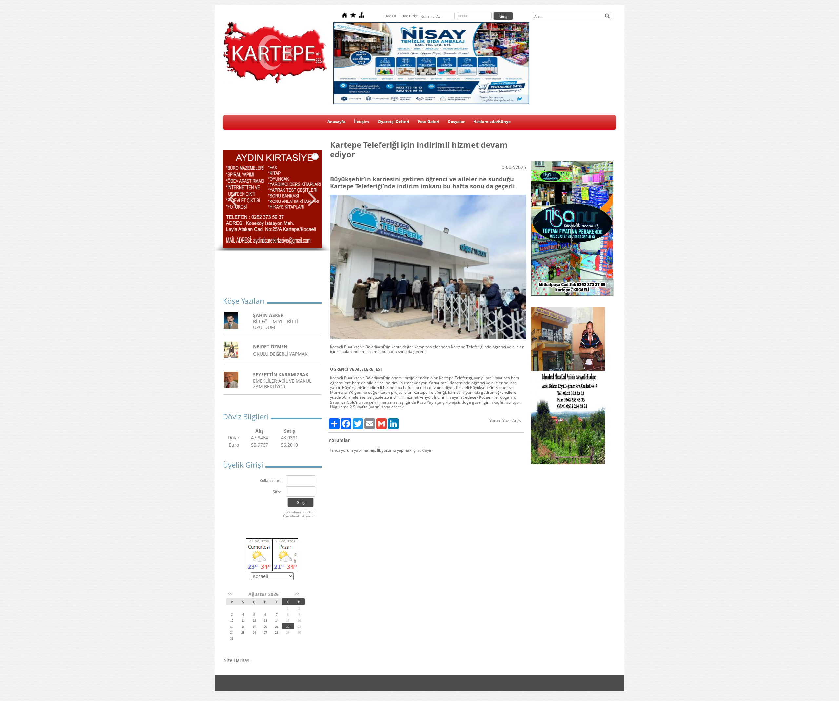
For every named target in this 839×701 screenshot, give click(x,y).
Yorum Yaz (499, 420)
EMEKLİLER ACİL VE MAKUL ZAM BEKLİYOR (282, 384)
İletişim (361, 121)
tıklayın (426, 450)
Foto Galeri (428, 121)
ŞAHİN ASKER (268, 315)
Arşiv (516, 420)
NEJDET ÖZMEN (270, 346)
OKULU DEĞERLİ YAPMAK (280, 354)
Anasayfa (336, 121)
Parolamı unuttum (301, 512)
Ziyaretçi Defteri (393, 121)
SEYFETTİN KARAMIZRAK (280, 375)
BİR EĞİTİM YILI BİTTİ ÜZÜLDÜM (275, 324)
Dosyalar (456, 121)
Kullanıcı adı (270, 480)
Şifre (277, 492)
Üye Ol (390, 15)
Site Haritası (237, 660)
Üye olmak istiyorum (299, 516)
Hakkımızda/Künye (492, 121)
